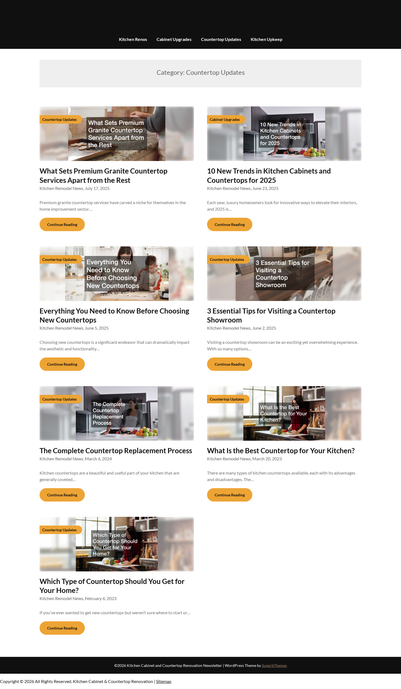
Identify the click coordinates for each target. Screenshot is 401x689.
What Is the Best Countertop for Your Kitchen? (281, 450)
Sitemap (163, 681)
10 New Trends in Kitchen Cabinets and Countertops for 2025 (269, 175)
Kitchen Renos (133, 39)
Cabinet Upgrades (174, 39)
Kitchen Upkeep (266, 39)
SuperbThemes (274, 665)
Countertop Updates (221, 39)
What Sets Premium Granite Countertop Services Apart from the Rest (103, 175)
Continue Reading (62, 224)
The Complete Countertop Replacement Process (116, 450)
